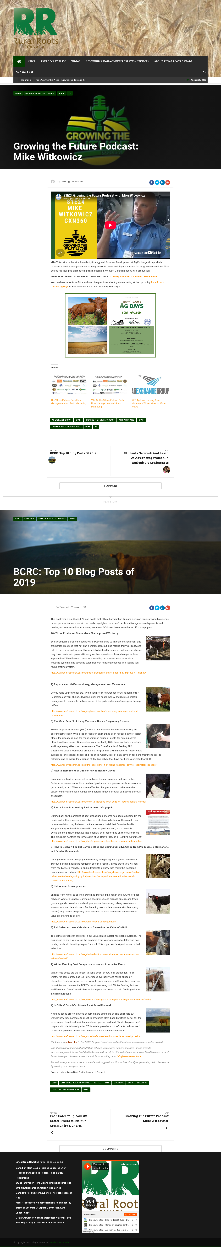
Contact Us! (24, 71)
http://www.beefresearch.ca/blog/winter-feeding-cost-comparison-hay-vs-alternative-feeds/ (101, 999)
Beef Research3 (62, 607)
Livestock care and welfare (52, 519)
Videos (75, 61)
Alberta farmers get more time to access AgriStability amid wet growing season (72, 80)
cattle (97, 1083)
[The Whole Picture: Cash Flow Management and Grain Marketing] (69, 384)
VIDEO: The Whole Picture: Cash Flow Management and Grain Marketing (107, 403)
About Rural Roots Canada (173, 61)
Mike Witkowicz (126, 420)
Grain (18, 93)
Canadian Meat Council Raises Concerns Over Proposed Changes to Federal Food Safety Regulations (41, 1173)
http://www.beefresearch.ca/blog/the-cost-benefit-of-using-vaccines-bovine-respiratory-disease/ (104, 764)
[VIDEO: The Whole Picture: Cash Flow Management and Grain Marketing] (109, 384)
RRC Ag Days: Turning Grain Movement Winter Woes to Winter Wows (149, 403)
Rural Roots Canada (59, 1242)
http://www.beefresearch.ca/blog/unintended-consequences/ (84, 921)
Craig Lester (61, 182)
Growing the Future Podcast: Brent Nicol (133, 276)
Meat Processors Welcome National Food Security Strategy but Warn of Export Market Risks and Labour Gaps (43, 1207)
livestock (29, 519)
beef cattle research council (75, 1083)
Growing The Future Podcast (100, 420)
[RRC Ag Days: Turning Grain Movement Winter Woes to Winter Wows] (150, 384)
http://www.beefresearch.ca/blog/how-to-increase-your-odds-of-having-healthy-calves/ (98, 801)
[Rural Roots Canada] (19, 61)
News (31, 61)
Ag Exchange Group (61, 420)
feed (107, 1083)
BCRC (17, 519)
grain (78, 420)
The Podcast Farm (53, 61)
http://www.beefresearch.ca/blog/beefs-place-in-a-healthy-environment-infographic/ (96, 841)
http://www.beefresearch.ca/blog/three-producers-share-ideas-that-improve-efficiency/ (98, 672)
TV (69, 93)
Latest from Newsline (27, 1162)
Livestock (119, 1083)
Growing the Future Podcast (39, 93)
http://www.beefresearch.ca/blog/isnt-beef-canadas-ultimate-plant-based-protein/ (95, 1036)
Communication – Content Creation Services (117, 61)
